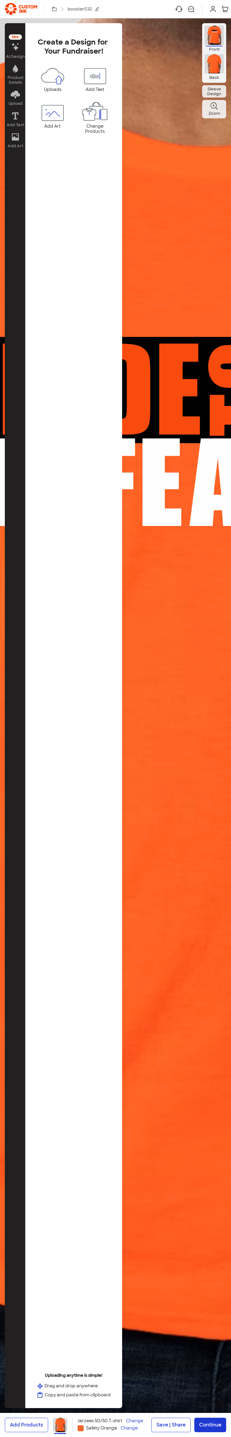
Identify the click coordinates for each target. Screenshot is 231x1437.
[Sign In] (213, 9)
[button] (15, 47)
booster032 (80, 9)
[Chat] (191, 9)
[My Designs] (54, 9)
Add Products (26, 1425)
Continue (210, 1425)
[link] (21, 9)
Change (134, 1420)
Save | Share (171, 1425)
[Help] (179, 9)
